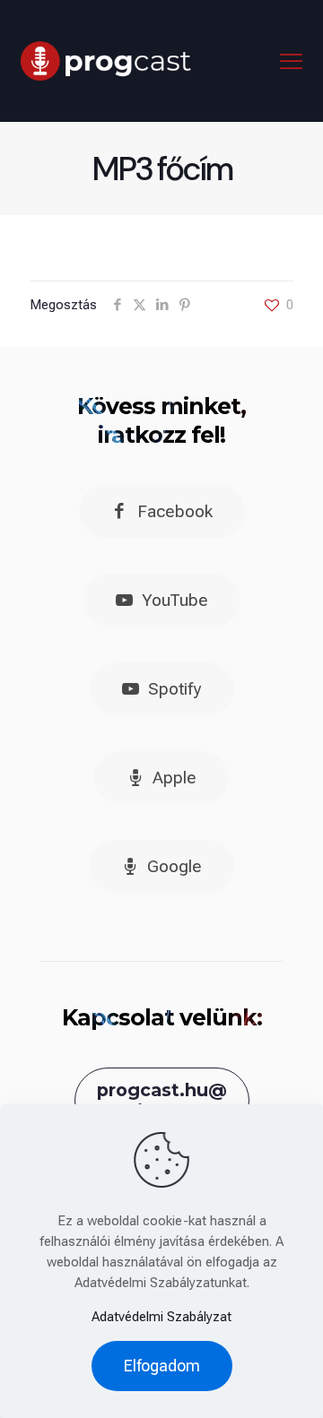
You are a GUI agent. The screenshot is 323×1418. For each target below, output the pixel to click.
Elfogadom (162, 1365)
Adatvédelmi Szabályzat (161, 1317)
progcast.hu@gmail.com (162, 1100)
